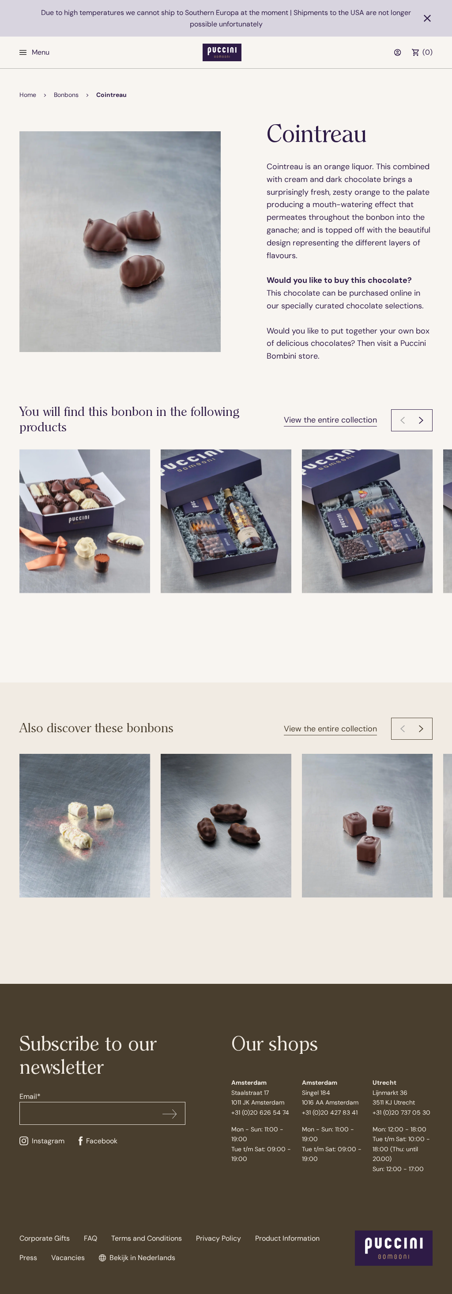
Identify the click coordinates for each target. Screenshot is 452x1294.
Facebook (101, 1141)
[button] (421, 420)
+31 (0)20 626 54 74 (260, 1112)
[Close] (427, 18)
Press (28, 1257)
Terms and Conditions (146, 1238)
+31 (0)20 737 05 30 (401, 1112)
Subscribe (169, 1114)
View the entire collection (330, 420)
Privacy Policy (218, 1238)
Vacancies (68, 1257)
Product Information (287, 1238)
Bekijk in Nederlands (142, 1257)
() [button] (427, 52)
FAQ (90, 1238)
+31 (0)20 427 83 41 (330, 1112)
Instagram (48, 1141)
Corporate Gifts (44, 1238)
